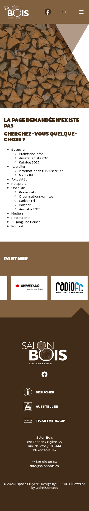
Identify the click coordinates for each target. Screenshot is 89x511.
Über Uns (18, 187)
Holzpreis (18, 183)
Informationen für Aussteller (41, 170)
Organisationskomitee (36, 196)
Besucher (18, 149)
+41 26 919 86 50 (44, 461)
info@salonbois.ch (44, 465)
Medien (17, 213)
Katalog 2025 (29, 162)
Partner (25, 204)
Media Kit (26, 175)
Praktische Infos (31, 153)
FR (61, 11)
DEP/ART (63, 483)
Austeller (18, 166)
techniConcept (47, 487)
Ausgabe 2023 (30, 209)
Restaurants (20, 217)
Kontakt (17, 226)
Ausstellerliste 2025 (34, 158)
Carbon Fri (27, 200)
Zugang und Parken (26, 222)
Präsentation (29, 192)
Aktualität (19, 179)
